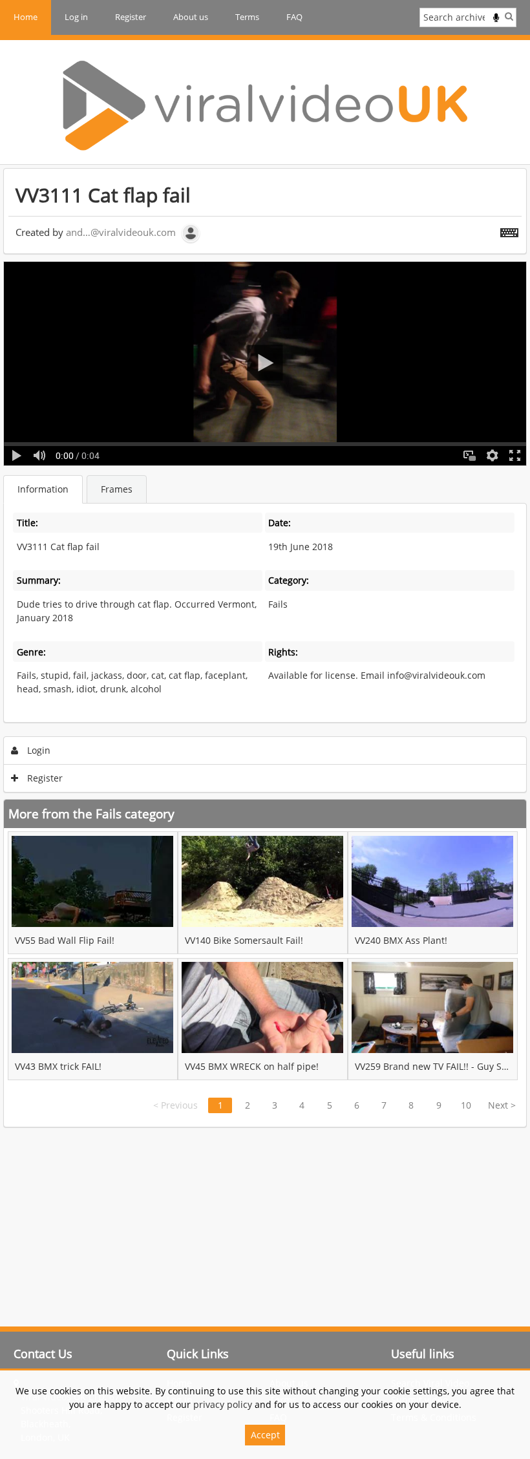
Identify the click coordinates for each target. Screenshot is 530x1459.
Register (130, 17)
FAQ (294, 17)
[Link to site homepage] (265, 105)
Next (502, 1105)
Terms (247, 17)
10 (466, 1105)
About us (190, 17)
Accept (265, 1435)
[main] (265, 647)
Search (509, 16)
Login (37, 750)
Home (25, 17)
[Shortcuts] (509, 230)
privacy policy (222, 1404)
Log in (76, 17)
